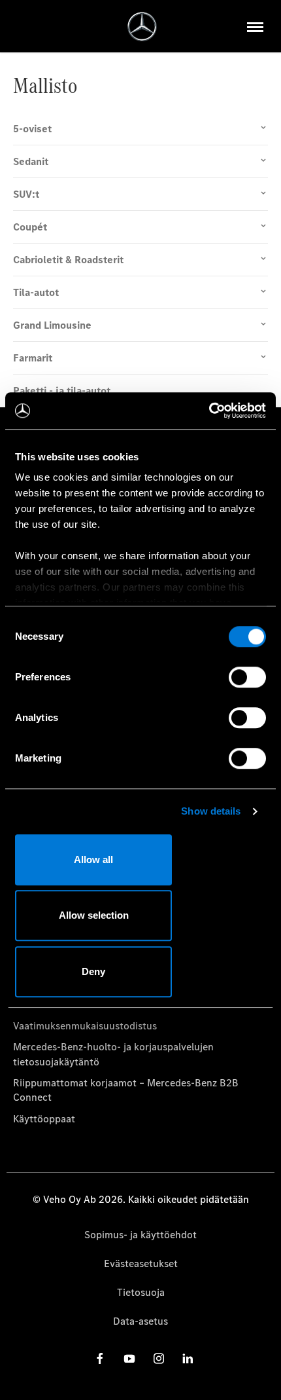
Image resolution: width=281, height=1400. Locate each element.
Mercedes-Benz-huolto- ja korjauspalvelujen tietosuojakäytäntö (113, 1054)
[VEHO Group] (142, 26)
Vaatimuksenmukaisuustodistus (85, 1026)
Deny (93, 971)
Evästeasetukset (141, 1263)
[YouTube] (129, 1358)
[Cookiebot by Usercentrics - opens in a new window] (209, 410)
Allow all (93, 859)
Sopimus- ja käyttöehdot (140, 1235)
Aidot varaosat (46, 1004)
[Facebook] (100, 1358)
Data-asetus (140, 1321)
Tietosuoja (141, 1292)
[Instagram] (159, 1358)
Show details (210, 811)
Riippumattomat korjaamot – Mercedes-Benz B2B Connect (126, 1090)
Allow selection (94, 915)
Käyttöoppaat (44, 1119)
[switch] (247, 677)
